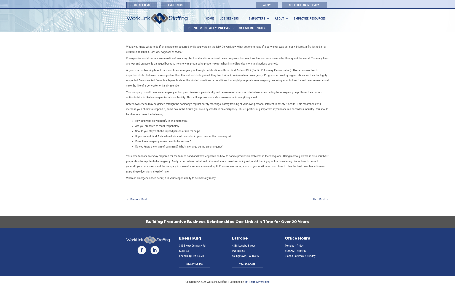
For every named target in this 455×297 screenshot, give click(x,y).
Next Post (320, 199)
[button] (141, 5)
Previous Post (137, 199)
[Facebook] (142, 250)
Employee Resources (310, 18)
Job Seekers (229, 18)
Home (210, 18)
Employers (257, 18)
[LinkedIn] (155, 250)
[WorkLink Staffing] (157, 18)
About (279, 18)
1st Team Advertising (257, 282)
